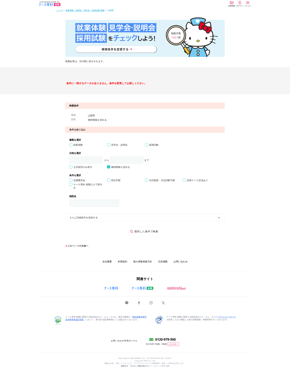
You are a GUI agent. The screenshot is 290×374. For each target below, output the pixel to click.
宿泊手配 (115, 180)
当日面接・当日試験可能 (162, 180)
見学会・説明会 (119, 145)
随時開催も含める (120, 167)
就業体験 (78, 145)
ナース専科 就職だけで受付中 (87, 186)
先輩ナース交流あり (197, 180)
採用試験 (153, 145)
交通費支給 (79, 180)
